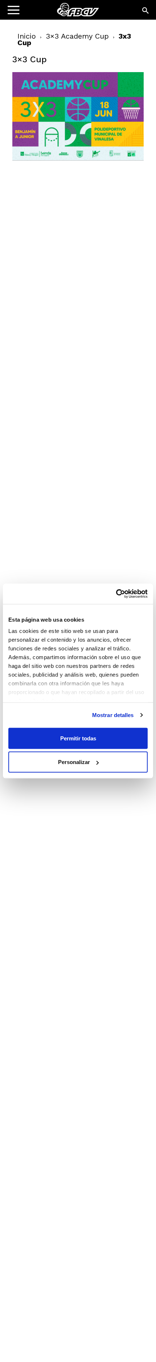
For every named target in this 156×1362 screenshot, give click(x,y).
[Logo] (51, 13)
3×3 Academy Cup (77, 36)
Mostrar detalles (113, 715)
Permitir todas (78, 738)
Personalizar (74, 762)
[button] (146, 11)
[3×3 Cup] (78, 159)
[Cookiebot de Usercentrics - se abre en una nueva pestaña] (116, 594)
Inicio (26, 36)
